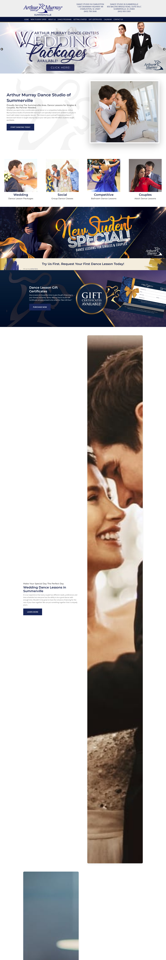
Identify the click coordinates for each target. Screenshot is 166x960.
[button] (20, 127)
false (1, 49)
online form (34, 269)
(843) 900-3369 (124, 11)
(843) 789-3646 (90, 11)
